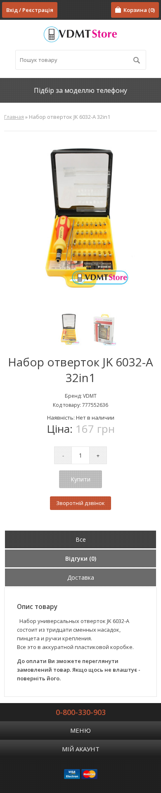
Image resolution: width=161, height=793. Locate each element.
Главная (14, 116)
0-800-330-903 (81, 712)
